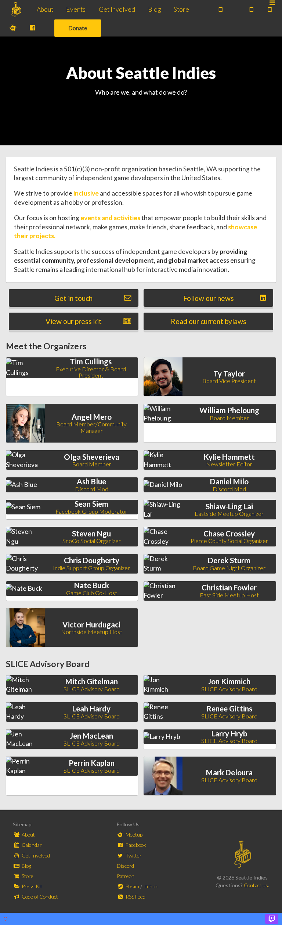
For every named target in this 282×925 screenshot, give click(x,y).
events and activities (110, 218)
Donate (77, 27)
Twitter (133, 855)
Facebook (135, 845)
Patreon (125, 876)
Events (76, 9)
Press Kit (31, 886)
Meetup (133, 834)
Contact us (256, 885)
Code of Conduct (39, 896)
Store (181, 9)
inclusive (86, 193)
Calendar (31, 845)
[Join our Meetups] (13, 28)
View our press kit (74, 321)
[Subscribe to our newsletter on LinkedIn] (251, 9)
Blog (154, 9)
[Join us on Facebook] (32, 28)
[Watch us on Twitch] (270, 9)
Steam (132, 886)
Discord (125, 866)
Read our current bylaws (208, 321)
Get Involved (117, 9)
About (45, 9)
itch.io (150, 886)
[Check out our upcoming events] (220, 9)
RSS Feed (134, 896)
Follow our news (208, 298)
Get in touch (73, 298)
